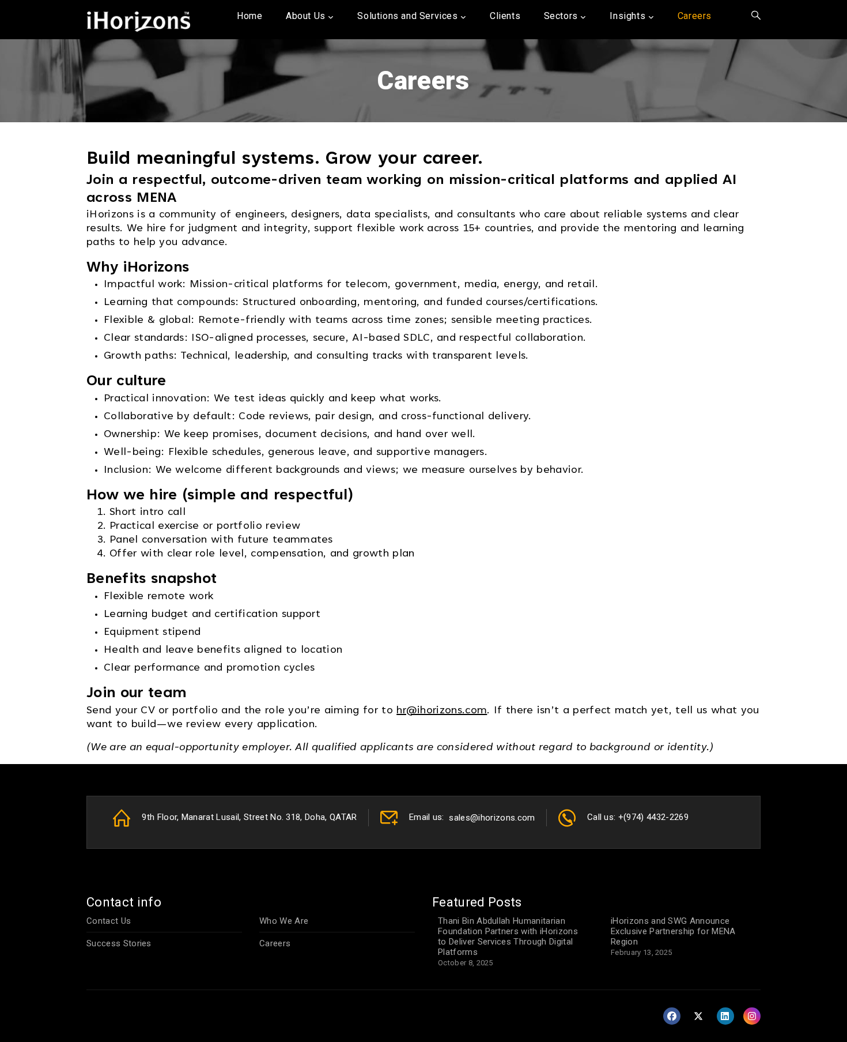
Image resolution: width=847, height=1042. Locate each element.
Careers (274, 943)
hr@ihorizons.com (441, 711)
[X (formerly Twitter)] (699, 1016)
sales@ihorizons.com (492, 817)
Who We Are (283, 921)
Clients (505, 15)
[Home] (138, 18)
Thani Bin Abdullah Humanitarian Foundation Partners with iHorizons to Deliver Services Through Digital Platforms (508, 936)
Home (249, 15)
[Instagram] (752, 1016)
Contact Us (108, 921)
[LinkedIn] (726, 1016)
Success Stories (119, 943)
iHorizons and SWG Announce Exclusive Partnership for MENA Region (673, 931)
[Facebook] (673, 1016)
